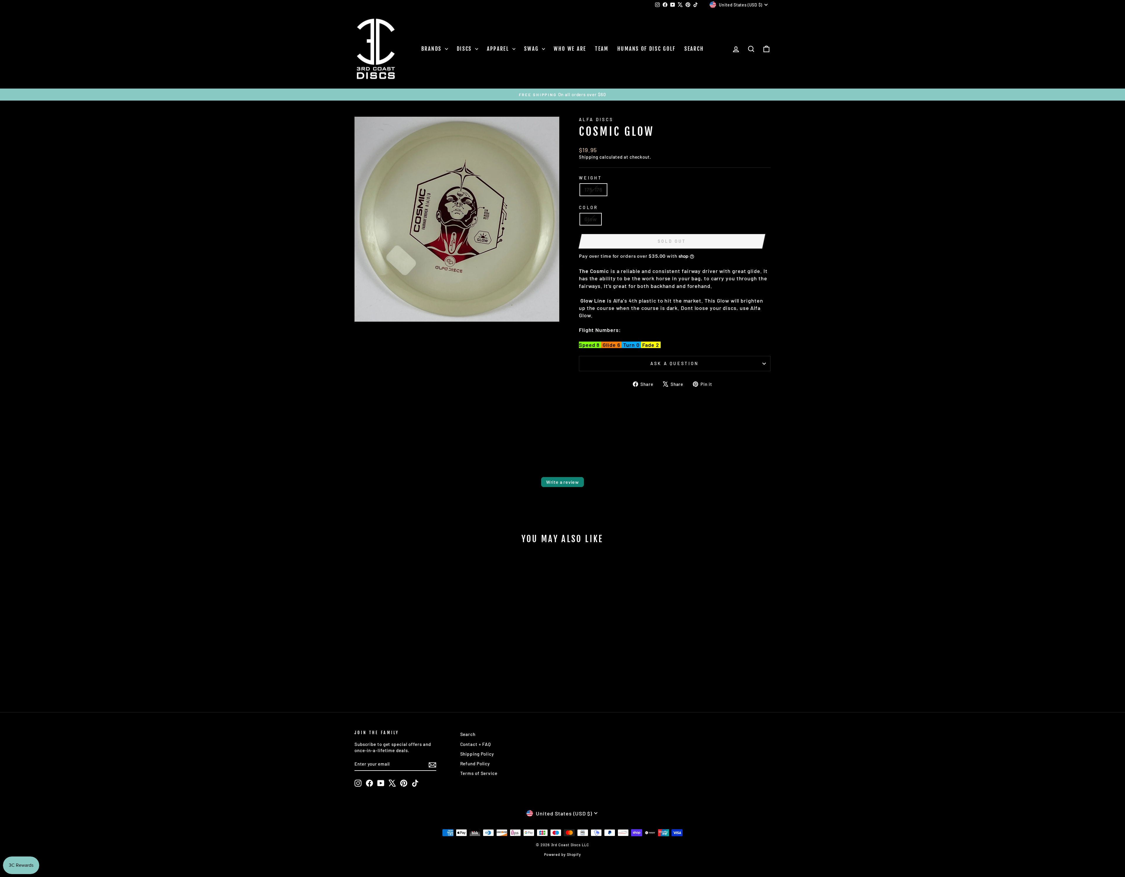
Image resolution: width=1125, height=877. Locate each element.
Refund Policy (475, 763)
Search (694, 48)
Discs (465, 48)
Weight (590, 177)
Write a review (562, 482)
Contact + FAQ (475, 744)
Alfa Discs (596, 119)
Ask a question (674, 363)
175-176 (593, 189)
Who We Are (570, 48)
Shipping (588, 157)
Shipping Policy (477, 753)
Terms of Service (478, 773)
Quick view (404, 650)
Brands (432, 48)
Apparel (499, 48)
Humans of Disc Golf (646, 48)
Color (588, 207)
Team (601, 48)
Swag (532, 48)
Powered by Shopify (562, 854)
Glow (590, 219)
